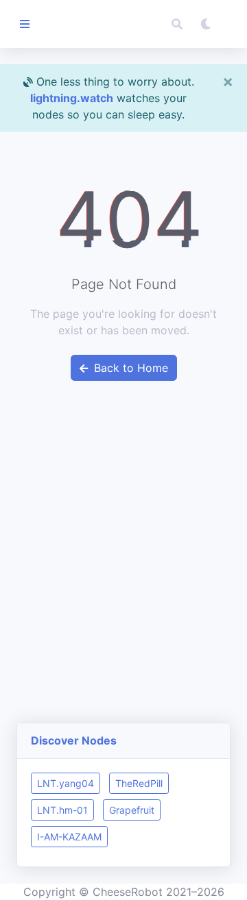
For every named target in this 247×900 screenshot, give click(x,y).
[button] (177, 24)
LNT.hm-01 (62, 810)
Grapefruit (131, 810)
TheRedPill (139, 783)
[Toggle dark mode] (206, 24)
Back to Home (129, 368)
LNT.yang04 (65, 783)
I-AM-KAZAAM (69, 836)
